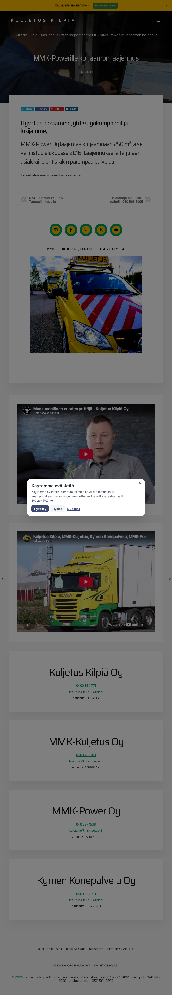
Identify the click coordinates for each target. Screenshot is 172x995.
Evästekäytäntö (42, 500)
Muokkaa (73, 509)
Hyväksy (40, 509)
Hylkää (57, 509)
